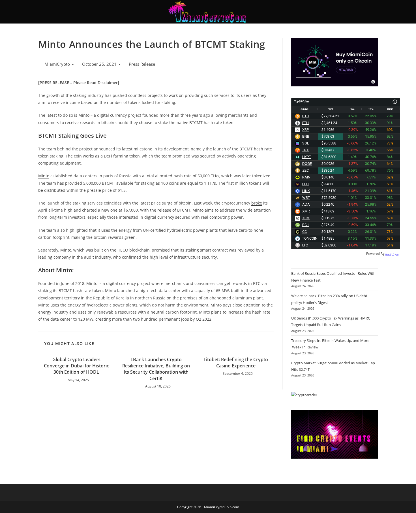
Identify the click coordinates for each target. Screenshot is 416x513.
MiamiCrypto (57, 64)
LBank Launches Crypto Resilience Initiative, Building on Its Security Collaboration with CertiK (156, 369)
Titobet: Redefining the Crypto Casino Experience (235, 362)
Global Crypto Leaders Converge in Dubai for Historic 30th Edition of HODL (76, 365)
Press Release (142, 64)
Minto (43, 175)
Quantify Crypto (391, 254)
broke (256, 203)
